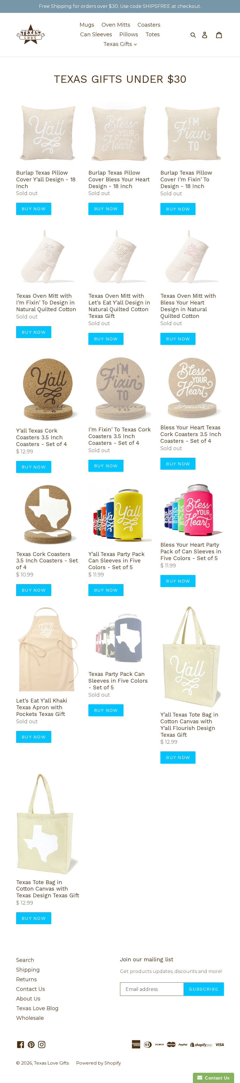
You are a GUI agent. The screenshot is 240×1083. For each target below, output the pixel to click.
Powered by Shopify (98, 1063)
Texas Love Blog (37, 1008)
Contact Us (30, 989)
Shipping (28, 970)
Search (25, 960)
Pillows (128, 34)
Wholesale (30, 1018)
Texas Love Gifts (51, 1063)
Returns (26, 979)
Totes (152, 34)
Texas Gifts (118, 44)
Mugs (87, 25)
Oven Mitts (116, 25)
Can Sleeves (96, 34)
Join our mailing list (146, 959)
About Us (28, 999)
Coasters (149, 25)
